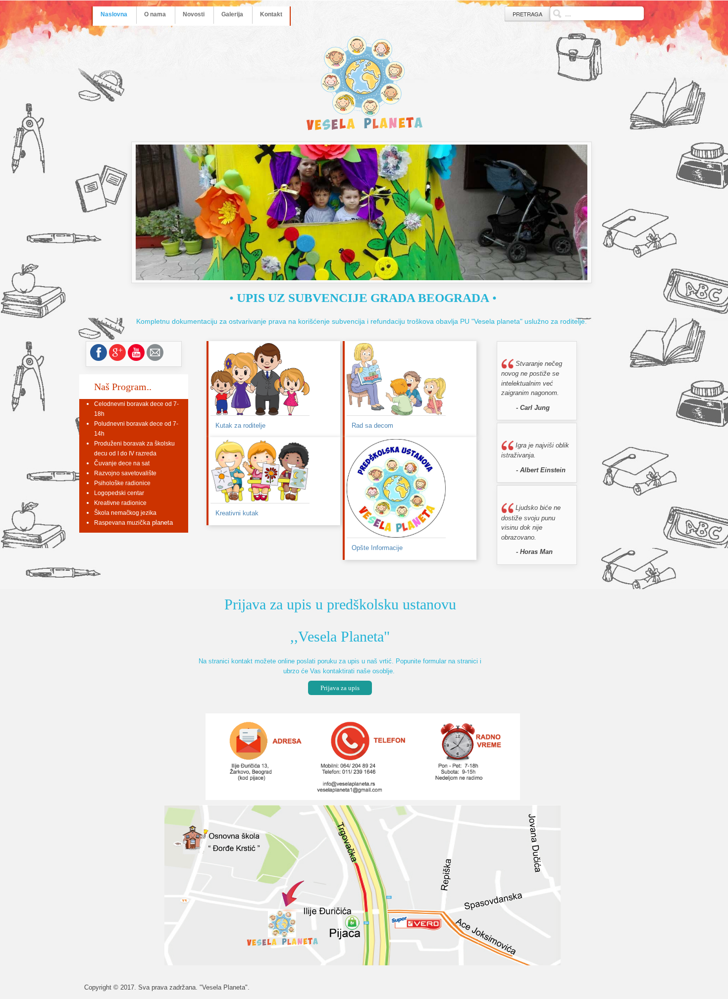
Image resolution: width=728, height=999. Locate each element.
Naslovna (114, 14)
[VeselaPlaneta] (364, 84)
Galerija (232, 14)
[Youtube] (136, 352)
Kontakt (271, 14)
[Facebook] (98, 352)
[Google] (117, 352)
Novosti (194, 14)
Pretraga (527, 14)
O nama (155, 14)
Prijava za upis (340, 688)
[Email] (155, 352)
